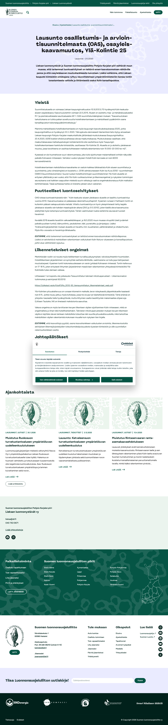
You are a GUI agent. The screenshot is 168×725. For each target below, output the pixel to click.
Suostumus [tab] (49, 352)
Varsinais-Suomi (117, 584)
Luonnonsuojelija (147, 633)
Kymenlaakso (82, 568)
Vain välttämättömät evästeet (51, 380)
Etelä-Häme (49, 568)
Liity (158, 12)
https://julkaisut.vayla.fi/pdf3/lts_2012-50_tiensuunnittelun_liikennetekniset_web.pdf (74, 285)
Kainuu (47, 580)
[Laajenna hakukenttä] (27, 12)
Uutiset (21, 432)
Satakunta (114, 576)
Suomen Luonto (146, 637)
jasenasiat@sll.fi (41, 656)
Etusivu (56, 25)
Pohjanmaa (81, 580)
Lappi (79, 572)
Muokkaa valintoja (83, 380)
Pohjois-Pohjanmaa (118, 568)
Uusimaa (113, 580)
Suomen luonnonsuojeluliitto (17, 3)
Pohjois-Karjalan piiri (40, 3)
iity (14, 652)
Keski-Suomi (49, 584)
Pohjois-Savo (115, 572)
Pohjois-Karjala (83, 584)
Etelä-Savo (48, 576)
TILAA (140, 680)
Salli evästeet (117, 380)
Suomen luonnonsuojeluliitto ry (150, 720)
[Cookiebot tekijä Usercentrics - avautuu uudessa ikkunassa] (123, 344)
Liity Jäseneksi (16, 592)
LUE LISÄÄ (10, 477)
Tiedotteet (76, 432)
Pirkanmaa (81, 576)
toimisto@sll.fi (41, 648)
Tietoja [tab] (118, 352)
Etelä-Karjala (49, 572)
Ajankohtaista (65, 25)
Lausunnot (11, 432)
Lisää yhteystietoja (14, 530)
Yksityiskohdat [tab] (84, 352)
